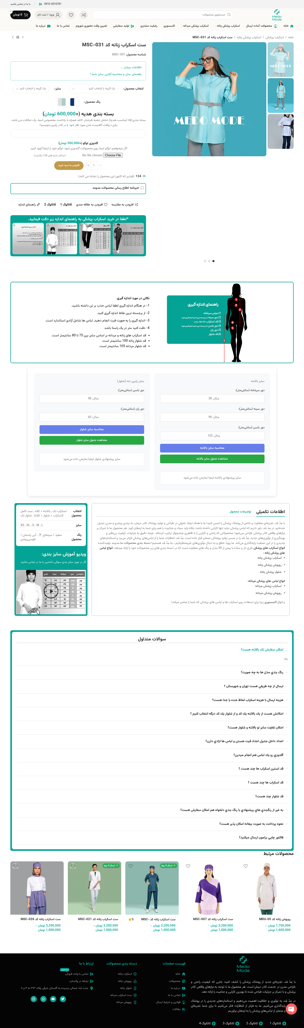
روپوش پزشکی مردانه (268, 593)
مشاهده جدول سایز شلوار (91, 440)
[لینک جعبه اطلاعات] (50, 4)
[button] (51, 592)
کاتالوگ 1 (66, 204)
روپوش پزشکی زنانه (269, 565)
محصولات (174, 981)
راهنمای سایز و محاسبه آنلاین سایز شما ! (115, 74)
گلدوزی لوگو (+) (78, 143)
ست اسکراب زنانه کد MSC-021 (98, 919)
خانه (291, 37)
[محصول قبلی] (22, 37)
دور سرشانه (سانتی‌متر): (250, 390)
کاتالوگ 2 (50, 204)
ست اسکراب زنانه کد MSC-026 (41, 919)
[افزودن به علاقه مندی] (245, 866)
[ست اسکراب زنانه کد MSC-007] (209, 888)
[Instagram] (34, 999)
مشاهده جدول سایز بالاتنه (212, 459)
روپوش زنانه (125, 981)
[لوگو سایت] (276, 15)
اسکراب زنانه (125, 974)
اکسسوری (271, 602)
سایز (58, 88)
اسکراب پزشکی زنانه (249, 37)
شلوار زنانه (126, 988)
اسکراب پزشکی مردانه (268, 586)
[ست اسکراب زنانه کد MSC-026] (37, 888)
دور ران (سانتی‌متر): (132, 409)
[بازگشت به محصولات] (17, 37)
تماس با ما (174, 995)
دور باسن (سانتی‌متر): (251, 427)
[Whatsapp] (43, 999)
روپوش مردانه (124, 1002)
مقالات (176, 1009)
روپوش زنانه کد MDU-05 (275, 919)
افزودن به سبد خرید (68, 165)
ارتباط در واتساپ (78, 981)
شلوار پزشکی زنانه (270, 572)
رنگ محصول (92, 102)
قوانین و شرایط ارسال (168, 1002)
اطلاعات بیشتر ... (131, 67)
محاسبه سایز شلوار (92, 429)
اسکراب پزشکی (275, 37)
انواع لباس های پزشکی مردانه (266, 581)
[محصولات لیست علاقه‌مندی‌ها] (71, 15)
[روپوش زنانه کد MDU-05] (267, 888)
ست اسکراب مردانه (121, 995)
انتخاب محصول (134, 88)
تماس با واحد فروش (74, 973)
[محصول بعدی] (12, 37)
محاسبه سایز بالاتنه (212, 448)
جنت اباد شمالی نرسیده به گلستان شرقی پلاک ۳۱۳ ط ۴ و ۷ (54, 988)
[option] (213, 261)
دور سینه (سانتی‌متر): (251, 409)
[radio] (74, 102)
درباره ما (175, 988)
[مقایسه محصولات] (83, 15)
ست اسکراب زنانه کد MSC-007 (213, 919)
